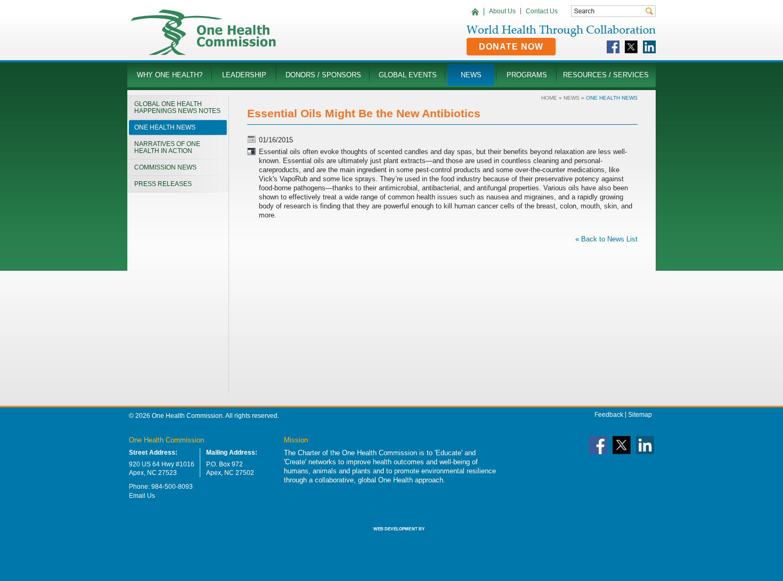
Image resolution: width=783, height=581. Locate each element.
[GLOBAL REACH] (391, 536)
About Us (502, 11)
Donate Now (511, 46)
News (572, 98)
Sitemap (640, 414)
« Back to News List (606, 239)
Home (549, 98)
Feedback (608, 414)
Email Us (142, 495)
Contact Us (542, 11)
